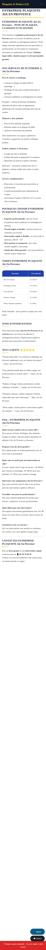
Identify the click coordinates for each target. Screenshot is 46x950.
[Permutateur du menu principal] (41, 4)
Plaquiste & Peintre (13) (15, 4)
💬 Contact (37, 938)
